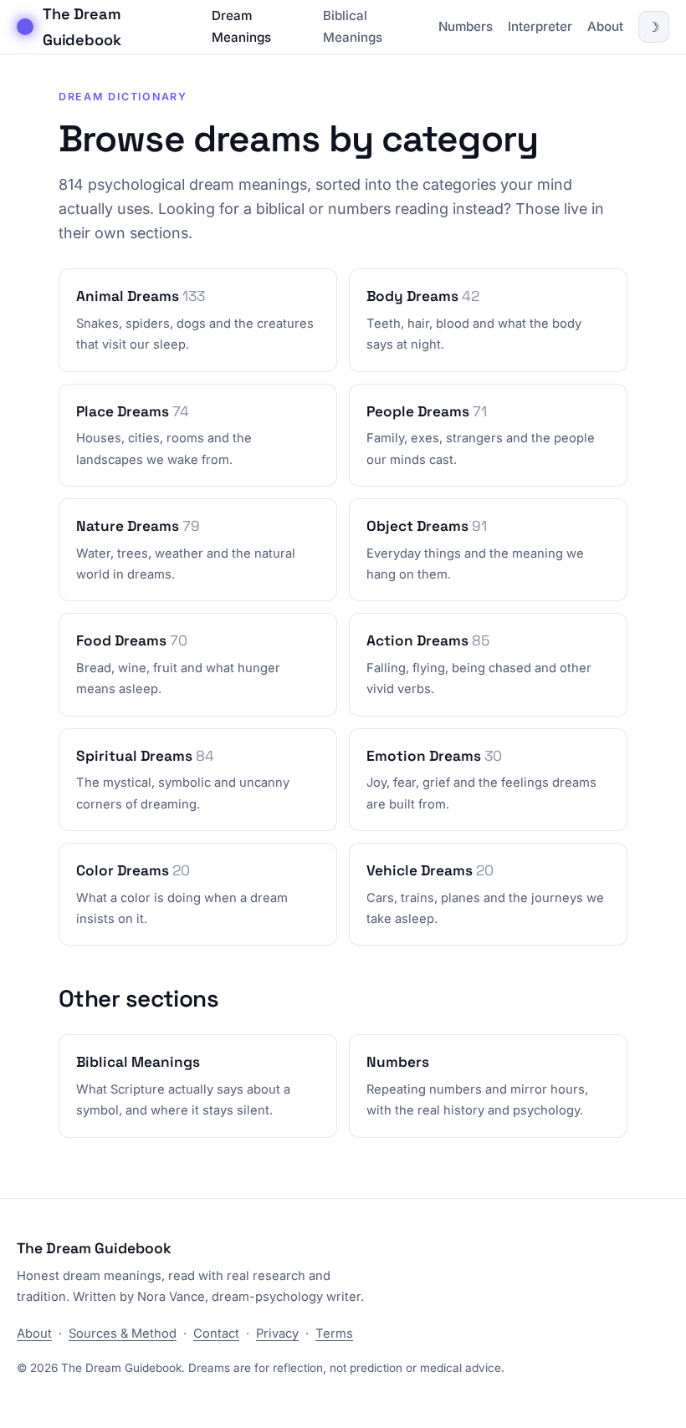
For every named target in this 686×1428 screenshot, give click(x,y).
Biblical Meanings (352, 26)
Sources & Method (123, 1333)
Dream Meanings (241, 26)
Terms (334, 1333)
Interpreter (540, 26)
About (605, 26)
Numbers (465, 26)
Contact (216, 1333)
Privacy (277, 1333)
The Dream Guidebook (81, 26)
